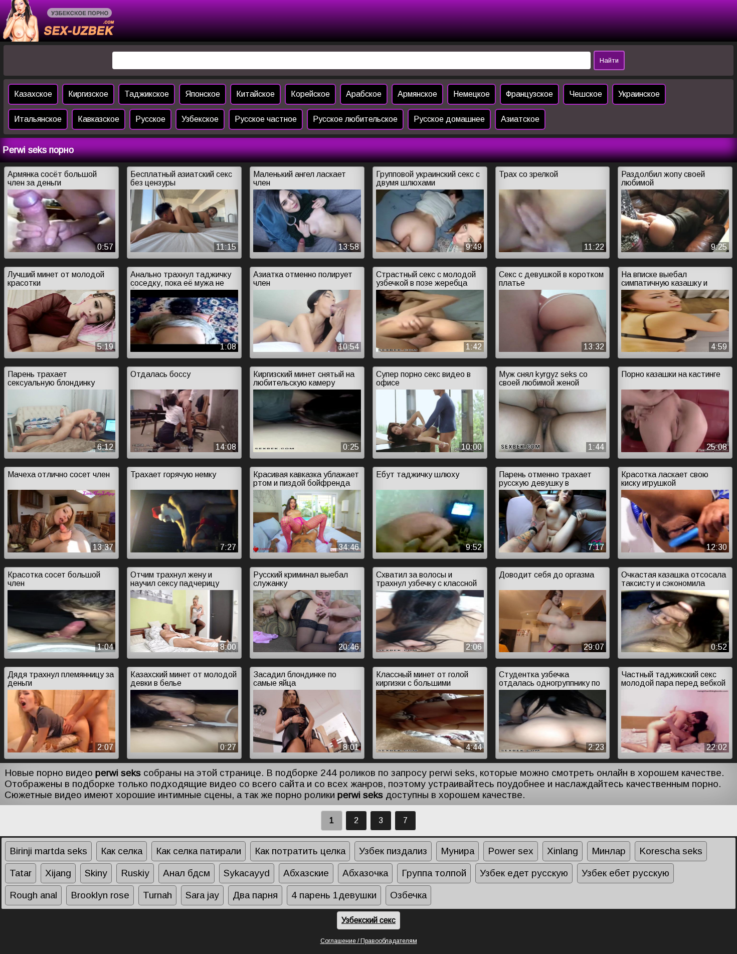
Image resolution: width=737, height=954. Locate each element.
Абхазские (306, 873)
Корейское (310, 94)
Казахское (33, 94)
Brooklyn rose (100, 895)
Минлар (609, 851)
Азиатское (520, 119)
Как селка (121, 851)
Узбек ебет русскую (625, 873)
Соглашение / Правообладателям (368, 940)
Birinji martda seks (48, 851)
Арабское (364, 94)
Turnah (157, 895)
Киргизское (88, 94)
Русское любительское (355, 119)
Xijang (58, 873)
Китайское (255, 94)
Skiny (96, 873)
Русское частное (266, 119)
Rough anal (33, 895)
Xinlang (562, 851)
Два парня (255, 895)
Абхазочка (365, 873)
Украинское (639, 94)
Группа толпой (434, 873)
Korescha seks (670, 851)
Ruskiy (135, 873)
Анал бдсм (186, 873)
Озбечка (408, 895)
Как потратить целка (300, 851)
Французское (529, 94)
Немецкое (471, 94)
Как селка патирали (198, 851)
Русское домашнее (449, 119)
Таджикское (146, 94)
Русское (150, 119)
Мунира (457, 851)
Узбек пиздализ (393, 851)
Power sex (510, 851)
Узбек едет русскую (524, 873)
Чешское (585, 94)
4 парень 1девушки (334, 895)
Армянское (417, 94)
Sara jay (202, 895)
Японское (202, 94)
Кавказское (98, 119)
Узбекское (200, 119)
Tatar (21, 873)
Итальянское (38, 119)
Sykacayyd (247, 873)
